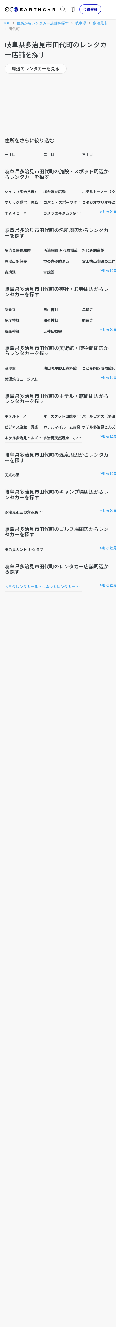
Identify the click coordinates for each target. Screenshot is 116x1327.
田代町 (14, 29)
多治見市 (100, 23)
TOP (6, 23)
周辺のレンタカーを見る (35, 68)
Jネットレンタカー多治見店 (66, 586)
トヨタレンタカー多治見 (25, 586)
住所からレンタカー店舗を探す (43, 23)
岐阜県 (80, 23)
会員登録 (90, 9)
